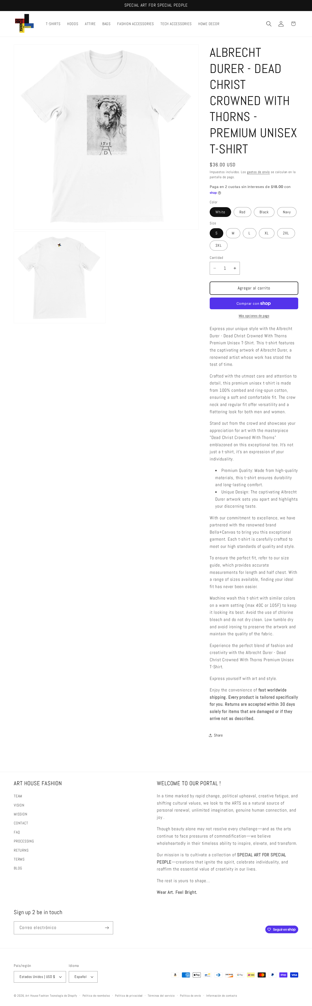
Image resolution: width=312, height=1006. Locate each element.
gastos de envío (258, 172)
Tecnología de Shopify (63, 995)
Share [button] (218, 735)
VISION (19, 805)
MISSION (20, 814)
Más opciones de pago (254, 316)
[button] (269, 24)
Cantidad (216, 257)
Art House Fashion (37, 995)
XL (267, 233)
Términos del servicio (161, 995)
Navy (287, 211)
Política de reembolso (96, 995)
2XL (286, 233)
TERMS (19, 859)
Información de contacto (221, 995)
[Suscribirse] (107, 927)
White (220, 211)
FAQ (17, 832)
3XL (218, 245)
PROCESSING (24, 841)
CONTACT (21, 823)
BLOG (18, 868)
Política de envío (190, 995)
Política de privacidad (128, 995)
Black (264, 211)
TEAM (18, 796)
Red (242, 211)
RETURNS (21, 850)
